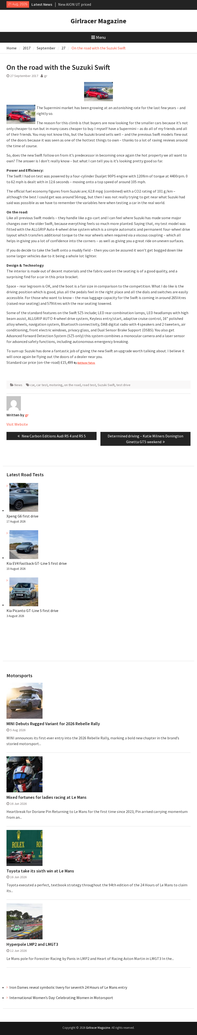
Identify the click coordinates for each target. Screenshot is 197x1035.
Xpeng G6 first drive (22, 516)
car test (42, 385)
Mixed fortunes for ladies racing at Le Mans (46, 797)
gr (45, 76)
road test (89, 385)
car (32, 385)
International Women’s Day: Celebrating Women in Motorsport (61, 997)
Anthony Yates (86, 363)
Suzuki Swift (106, 385)
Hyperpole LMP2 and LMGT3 (32, 944)
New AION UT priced (74, 4)
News (18, 385)
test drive (123, 385)
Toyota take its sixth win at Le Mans (40, 871)
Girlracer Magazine (98, 21)
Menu (101, 37)
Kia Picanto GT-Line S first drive (32, 610)
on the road (72, 385)
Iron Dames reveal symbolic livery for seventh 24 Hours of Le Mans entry (68, 987)
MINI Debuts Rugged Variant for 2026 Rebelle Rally (53, 723)
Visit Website (17, 424)
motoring (55, 385)
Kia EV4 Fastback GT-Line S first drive (36, 563)
